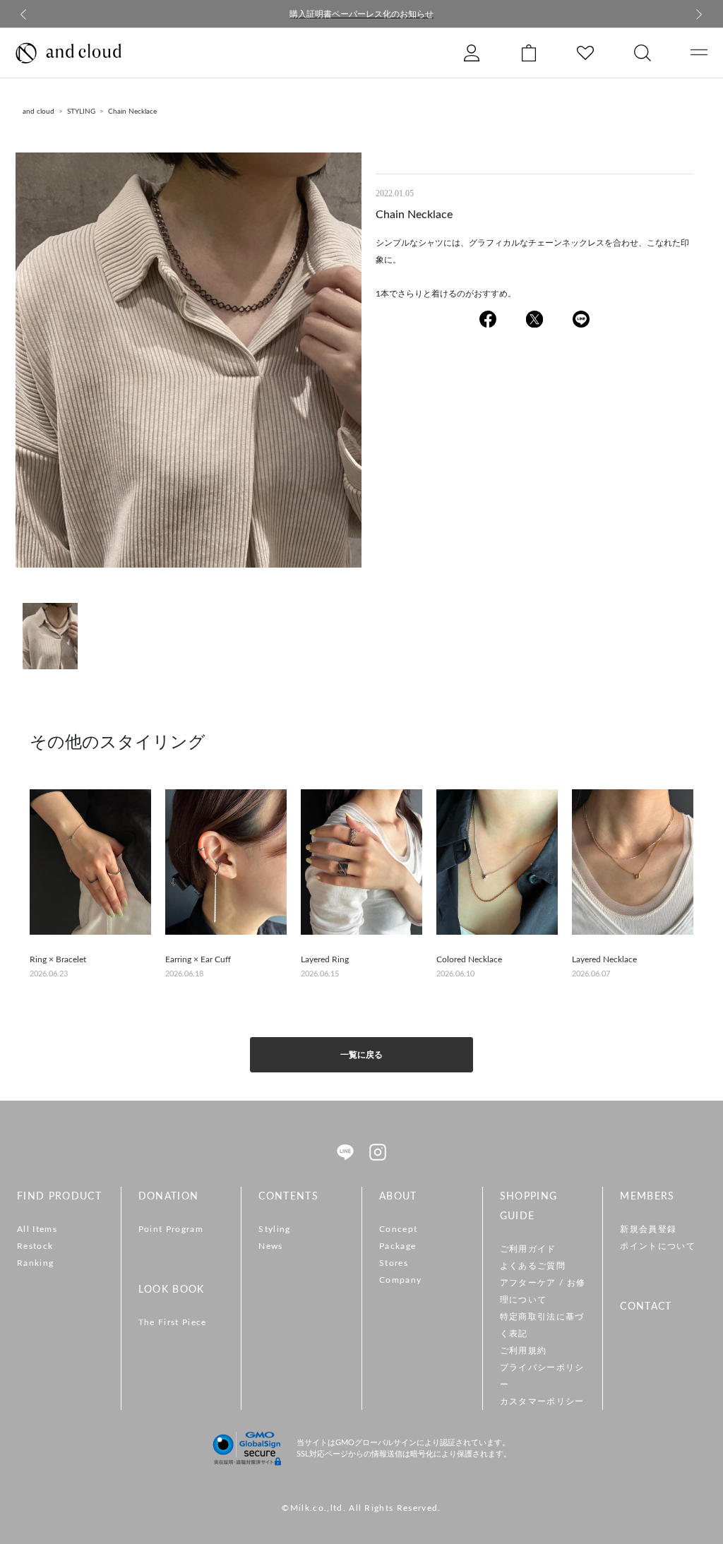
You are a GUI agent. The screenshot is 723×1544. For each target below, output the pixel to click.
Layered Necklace (604, 959)
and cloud (38, 111)
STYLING (81, 111)
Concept (398, 1229)
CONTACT (645, 1307)
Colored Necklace (469, 959)
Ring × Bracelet (58, 959)
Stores (393, 1263)
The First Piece (172, 1322)
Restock (35, 1246)
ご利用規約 (523, 1350)
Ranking (35, 1263)
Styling (274, 1229)
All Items (37, 1229)
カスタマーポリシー (542, 1401)
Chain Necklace (132, 111)
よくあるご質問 (533, 1266)
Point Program (170, 1229)
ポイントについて (657, 1246)
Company (400, 1280)
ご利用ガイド (528, 1249)
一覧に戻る (361, 1055)
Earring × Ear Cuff (198, 959)
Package (397, 1246)
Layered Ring (325, 959)
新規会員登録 (648, 1229)
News (270, 1246)
